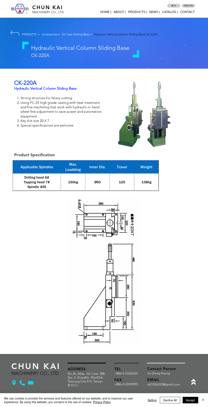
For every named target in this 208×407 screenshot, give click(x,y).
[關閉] (203, 400)
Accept (190, 400)
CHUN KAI (47, 7)
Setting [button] (152, 400)
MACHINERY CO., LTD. (48, 12)
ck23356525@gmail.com (163, 384)
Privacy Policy (102, 402)
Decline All (170, 400)
